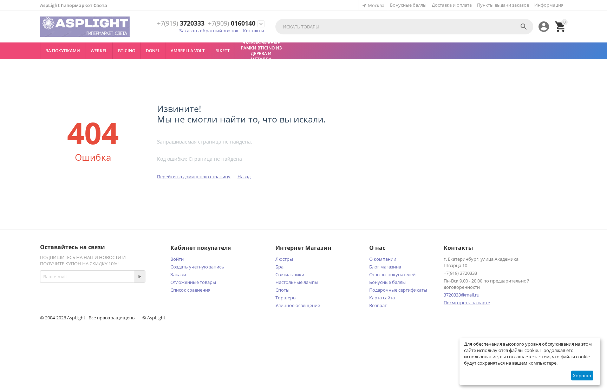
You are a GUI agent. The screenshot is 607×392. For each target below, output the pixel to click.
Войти (177, 259)
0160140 (231, 23)
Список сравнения (190, 290)
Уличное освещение (297, 305)
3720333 (180, 23)
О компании (382, 259)
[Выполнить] (139, 277)
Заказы (178, 274)
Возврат (378, 305)
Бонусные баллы (408, 5)
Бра (279, 267)
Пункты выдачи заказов (503, 5)
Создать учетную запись (197, 267)
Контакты (253, 30)
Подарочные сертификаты (398, 290)
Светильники (289, 274)
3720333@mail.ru (461, 295)
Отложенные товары (193, 282)
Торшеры (285, 297)
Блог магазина (385, 267)
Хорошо (582, 375)
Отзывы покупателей (392, 274)
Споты (282, 290)
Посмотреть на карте (467, 302)
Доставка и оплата (452, 5)
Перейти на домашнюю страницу (193, 176)
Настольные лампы (296, 282)
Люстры (284, 259)
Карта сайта (382, 297)
